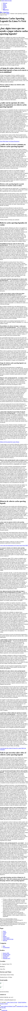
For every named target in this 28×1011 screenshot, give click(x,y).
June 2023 (5, 957)
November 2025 (6, 954)
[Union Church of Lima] (6, 0)
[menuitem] (15, 3)
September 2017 (6, 958)
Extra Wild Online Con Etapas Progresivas (9, 141)
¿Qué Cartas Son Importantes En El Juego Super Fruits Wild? (14, 545)
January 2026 (6, 953)
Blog (4, 946)
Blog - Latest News (4, 12)
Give (4, 935)
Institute (4, 936)
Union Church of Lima (8, 939)
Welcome (5, 940)
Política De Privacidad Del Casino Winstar (9, 442)
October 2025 (6, 955)
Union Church (6, 937)
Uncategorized (6, 947)
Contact (4, 932)
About (4, 931)
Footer (4, 933)
